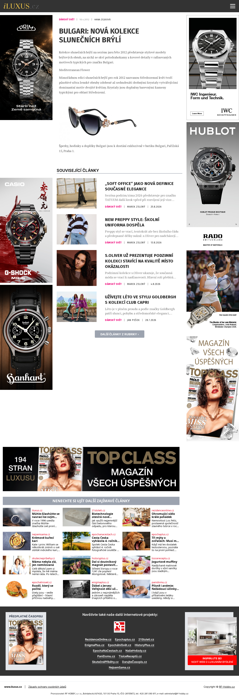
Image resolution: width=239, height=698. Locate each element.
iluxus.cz (37, 510)
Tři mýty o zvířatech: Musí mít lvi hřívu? (165, 539)
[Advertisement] (26, 148)
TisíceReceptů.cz (130, 656)
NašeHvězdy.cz (135, 650)
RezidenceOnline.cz (98, 639)
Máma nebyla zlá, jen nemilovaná (44, 563)
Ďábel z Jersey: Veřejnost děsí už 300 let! (103, 587)
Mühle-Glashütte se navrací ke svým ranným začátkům (45, 515)
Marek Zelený (136, 206)
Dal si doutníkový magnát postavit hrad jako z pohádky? (104, 563)
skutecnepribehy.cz (43, 558)
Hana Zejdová (102, 19)
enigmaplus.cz (100, 582)
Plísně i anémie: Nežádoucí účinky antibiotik (164, 587)
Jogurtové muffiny (164, 561)
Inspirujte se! (212, 660)
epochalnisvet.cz (42, 582)
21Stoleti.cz (146, 639)
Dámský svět (67, 19)
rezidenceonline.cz (163, 510)
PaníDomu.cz (106, 656)
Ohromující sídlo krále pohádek (163, 515)
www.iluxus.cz (13, 686)
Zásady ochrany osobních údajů (47, 686)
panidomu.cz (159, 582)
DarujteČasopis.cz (134, 662)
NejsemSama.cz (119, 667)
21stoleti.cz (98, 510)
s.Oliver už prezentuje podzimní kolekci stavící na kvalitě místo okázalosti (139, 261)
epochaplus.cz (160, 534)
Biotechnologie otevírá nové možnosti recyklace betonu (105, 515)
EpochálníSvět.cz (119, 645)
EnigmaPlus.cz (94, 645)
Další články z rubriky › (119, 334)
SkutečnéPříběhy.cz (105, 662)
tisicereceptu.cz (161, 558)
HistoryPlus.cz (144, 645)
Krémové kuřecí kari (43, 539)
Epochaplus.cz (125, 639)
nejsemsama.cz (41, 534)
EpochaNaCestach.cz (107, 650)
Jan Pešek (133, 320)
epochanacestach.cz (104, 534)
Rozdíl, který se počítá (42, 587)
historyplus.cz (100, 558)
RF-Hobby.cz (227, 686)
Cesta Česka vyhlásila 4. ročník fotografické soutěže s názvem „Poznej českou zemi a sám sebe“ (104, 539)
